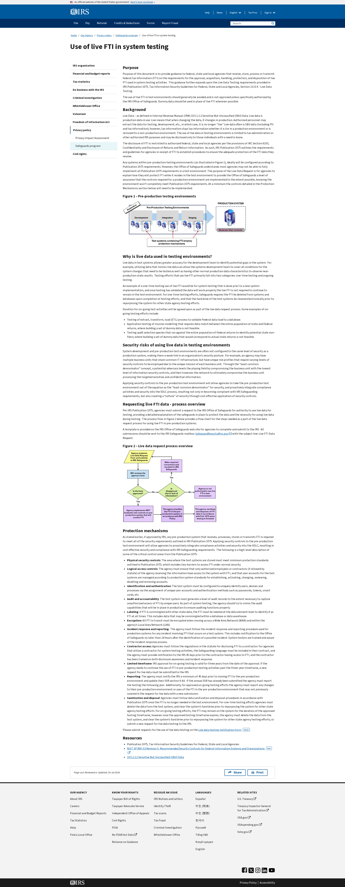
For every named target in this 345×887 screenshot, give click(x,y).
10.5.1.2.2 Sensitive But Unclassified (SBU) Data (155, 757)
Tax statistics (81, 82)
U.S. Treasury (245, 799)
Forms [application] (151, 23)
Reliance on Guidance (125, 842)
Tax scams (160, 813)
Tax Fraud (159, 820)
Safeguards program (127, 35)
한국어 (200, 820)
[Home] (79, 10)
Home (74, 35)
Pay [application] (87, 23)
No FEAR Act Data (123, 835)
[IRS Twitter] (251, 869)
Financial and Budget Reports (88, 813)
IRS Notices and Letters (168, 799)
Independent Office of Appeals (130, 813)
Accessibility (267, 882)
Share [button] (238, 772)
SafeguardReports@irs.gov (211, 434)
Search (272, 23)
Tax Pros (252, 12)
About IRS (76, 799)
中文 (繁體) (203, 813)
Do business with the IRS (88, 90)
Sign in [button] (268, 12)
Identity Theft (162, 806)
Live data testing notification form (223, 730)
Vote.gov (242, 832)
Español (201, 799)
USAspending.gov (248, 825)
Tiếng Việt (202, 835)
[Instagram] (257, 869)
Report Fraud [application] (170, 23)
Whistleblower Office (86, 106)
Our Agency (87, 35)
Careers (74, 806)
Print (260, 772)
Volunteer (79, 114)
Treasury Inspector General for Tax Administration (254, 808)
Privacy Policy (248, 882)
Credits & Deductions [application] (127, 23)
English (234, 12)
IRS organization (84, 65)
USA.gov (242, 817)
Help (207, 12)
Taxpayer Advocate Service (128, 806)
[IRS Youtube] (272, 869)
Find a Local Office (81, 835)
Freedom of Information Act (91, 122)
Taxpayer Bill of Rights (126, 799)
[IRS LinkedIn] (264, 869)
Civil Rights (119, 820)
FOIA (115, 827)
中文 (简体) (203, 806)
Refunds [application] (102, 23)
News (220, 12)
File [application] (76, 23)
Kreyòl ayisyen (204, 842)
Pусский (201, 827)
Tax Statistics (78, 820)
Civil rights (80, 154)
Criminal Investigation (87, 98)
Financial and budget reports (91, 73)
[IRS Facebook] (244, 869)
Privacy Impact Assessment (92, 138)
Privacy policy (104, 35)
